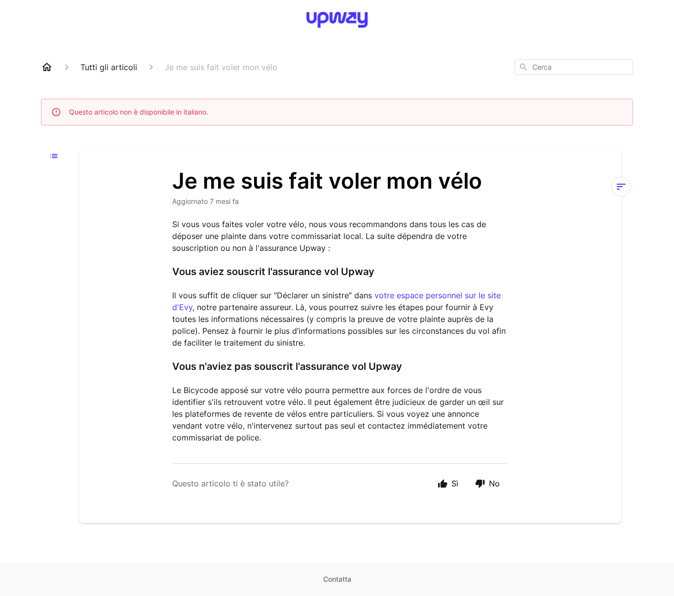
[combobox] (574, 67)
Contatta (337, 579)
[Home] (47, 67)
